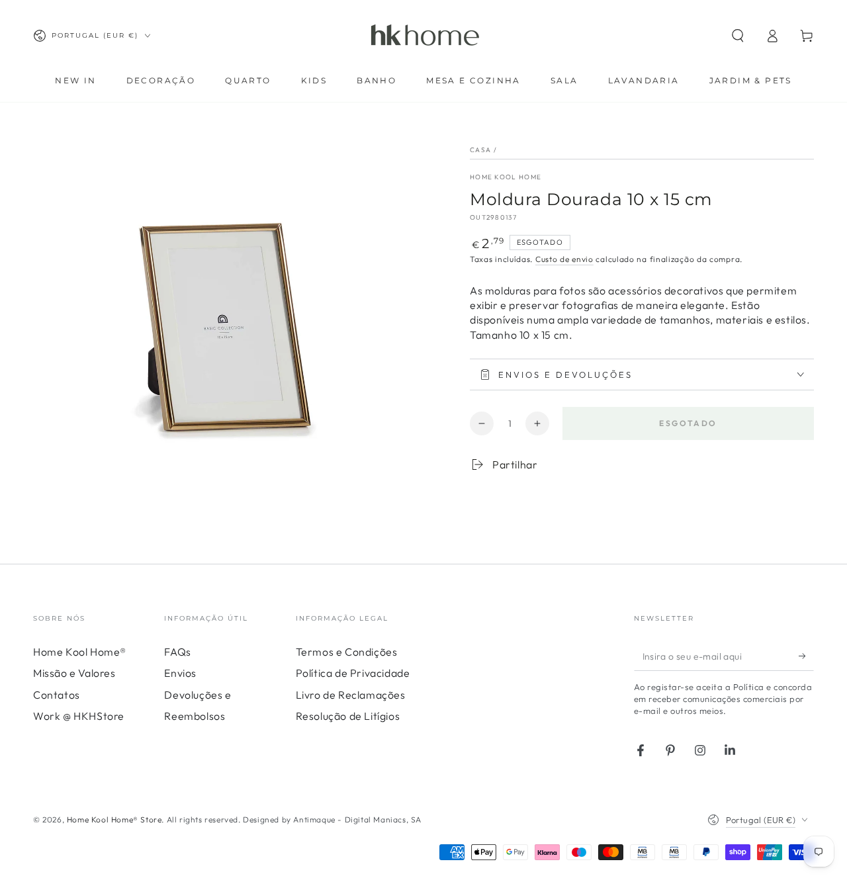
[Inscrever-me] (806, 655)
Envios (180, 673)
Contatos (56, 694)
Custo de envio (564, 259)
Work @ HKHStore (78, 716)
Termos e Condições (347, 651)
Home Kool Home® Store (114, 819)
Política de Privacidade (353, 673)
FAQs (177, 651)
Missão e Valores (74, 673)
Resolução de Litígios (348, 716)
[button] (738, 35)
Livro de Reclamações (351, 694)
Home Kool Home (505, 177)
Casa (480, 150)
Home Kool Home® (79, 651)
